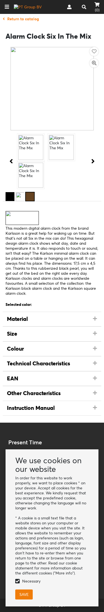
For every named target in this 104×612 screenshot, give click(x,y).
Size (12, 333)
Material (17, 319)
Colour (15, 348)
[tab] (52, 319)
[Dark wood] (30, 196)
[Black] (10, 196)
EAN (12, 378)
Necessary (31, 581)
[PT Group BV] (28, 6)
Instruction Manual (31, 408)
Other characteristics (34, 393)
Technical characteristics (38, 363)
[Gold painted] (20, 196)
